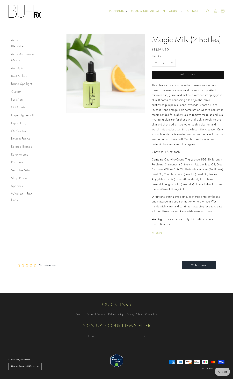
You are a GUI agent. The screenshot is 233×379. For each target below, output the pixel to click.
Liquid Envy (18, 123)
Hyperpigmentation (22, 115)
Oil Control (19, 131)
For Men (17, 99)
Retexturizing (19, 154)
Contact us (151, 314)
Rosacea (17, 162)
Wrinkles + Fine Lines (22, 196)
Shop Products (21, 178)
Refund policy (115, 314)
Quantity (156, 56)
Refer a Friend (20, 138)
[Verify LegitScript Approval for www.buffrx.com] (116, 366)
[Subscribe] (143, 336)
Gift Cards (18, 107)
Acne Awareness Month (22, 57)
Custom (16, 91)
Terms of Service (96, 314)
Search (79, 314)
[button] (208, 11)
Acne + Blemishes (18, 43)
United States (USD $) (22, 366)
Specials (17, 186)
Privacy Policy (134, 314)
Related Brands (21, 146)
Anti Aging (18, 68)
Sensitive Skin (20, 170)
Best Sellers (19, 76)
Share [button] (159, 232)
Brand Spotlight (21, 83)
